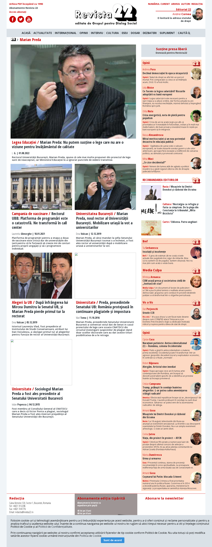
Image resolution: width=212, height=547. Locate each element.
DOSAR (135, 32)
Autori (185, 4)
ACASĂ (26, 32)
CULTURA (112, 32)
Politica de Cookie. (91, 536)
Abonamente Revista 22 (23, 8)
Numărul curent (159, 4)
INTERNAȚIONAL (66, 32)
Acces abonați (17, 12)
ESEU (125, 32)
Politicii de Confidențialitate (55, 526)
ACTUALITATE (42, 32)
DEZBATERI (150, 32)
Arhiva (175, 4)
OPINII (84, 32)
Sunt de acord (113, 540)
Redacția (197, 4)
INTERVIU (97, 32)
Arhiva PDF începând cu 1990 (26, 4)
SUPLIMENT (167, 32)
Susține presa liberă (171, 50)
